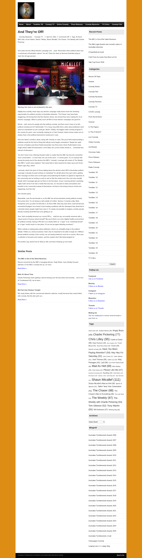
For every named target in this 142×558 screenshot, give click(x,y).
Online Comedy (63, 24)
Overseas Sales (94, 152)
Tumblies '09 (93, 172)
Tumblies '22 (93, 238)
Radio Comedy (94, 167)
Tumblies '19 (93, 223)
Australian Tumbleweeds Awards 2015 (102, 480)
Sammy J (102, 375)
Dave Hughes (112, 343)
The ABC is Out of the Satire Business (102, 39)
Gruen (115, 346)
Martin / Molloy (41, 39)
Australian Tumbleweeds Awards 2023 (102, 521)
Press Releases (77, 24)
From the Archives (95, 117)
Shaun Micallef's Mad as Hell (102, 383)
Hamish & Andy (95, 349)
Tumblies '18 (93, 218)
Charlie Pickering (106, 334)
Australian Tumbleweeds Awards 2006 (102, 435)
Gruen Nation (30, 39)
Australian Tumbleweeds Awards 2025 (102, 531)
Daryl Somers (99, 343)
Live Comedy (93, 137)
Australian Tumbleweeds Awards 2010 (102, 455)
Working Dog (114, 410)
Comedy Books (94, 86)
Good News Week (103, 346)
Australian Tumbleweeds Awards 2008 (102, 445)
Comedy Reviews (95, 102)
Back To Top (120, 555)
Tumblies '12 (93, 187)
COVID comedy (94, 112)
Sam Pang (111, 375)
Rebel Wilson (118, 373)
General (91, 122)
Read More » (22, 268)
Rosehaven (93, 375)
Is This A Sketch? (95, 132)
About (28, 24)
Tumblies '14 (93, 197)
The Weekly (102, 397)
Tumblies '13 (93, 192)
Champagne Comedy (96, 541)
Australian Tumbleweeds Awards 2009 (102, 450)
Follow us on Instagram (97, 293)
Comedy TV (50, 24)
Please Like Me (113, 370)
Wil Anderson (101, 410)
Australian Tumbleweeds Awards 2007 (102, 440)
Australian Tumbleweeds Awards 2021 (102, 511)
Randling (107, 373)
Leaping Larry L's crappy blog (99, 546)
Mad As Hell (101, 366)
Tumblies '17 (93, 213)
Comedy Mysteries (92, 24)
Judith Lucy (112, 359)
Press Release (94, 157)
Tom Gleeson (97, 405)
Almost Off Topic (95, 76)
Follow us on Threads (96, 308)
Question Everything (95, 373)
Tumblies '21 (93, 233)
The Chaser (62, 39)
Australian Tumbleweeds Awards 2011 (102, 460)
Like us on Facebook (96, 279)
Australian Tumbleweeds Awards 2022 (102, 516)
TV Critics (105, 24)
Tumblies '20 (93, 228)
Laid (104, 362)
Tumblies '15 (93, 203)
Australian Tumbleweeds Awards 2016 (102, 485)
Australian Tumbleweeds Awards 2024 (102, 526)
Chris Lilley (99, 339)
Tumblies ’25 (38, 24)
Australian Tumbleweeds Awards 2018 (102, 495)
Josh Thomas (99, 359)
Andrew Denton (105, 331)
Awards (91, 81)
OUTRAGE (93, 147)
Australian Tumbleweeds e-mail (100, 536)
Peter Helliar (97, 370)
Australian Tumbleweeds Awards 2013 (102, 470)
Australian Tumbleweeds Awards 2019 (102, 501)
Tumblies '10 (93, 177)
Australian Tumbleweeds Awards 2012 (102, 465)
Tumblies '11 (93, 182)
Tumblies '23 (93, 243)
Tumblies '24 (93, 248)
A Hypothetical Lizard (96, 52)
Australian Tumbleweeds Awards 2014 (102, 475)
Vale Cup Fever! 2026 (96, 62)
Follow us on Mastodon (97, 301)
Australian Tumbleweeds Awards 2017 (102, 490)
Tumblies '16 (93, 208)
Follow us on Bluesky (96, 286)
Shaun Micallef (52, 39)
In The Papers (94, 127)
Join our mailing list (95, 315)
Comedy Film (117, 24)
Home (21, 24)
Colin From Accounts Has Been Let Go (103, 57)
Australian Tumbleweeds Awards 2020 (102, 506)
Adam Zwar (93, 331)
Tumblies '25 (93, 253)
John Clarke (108, 356)
